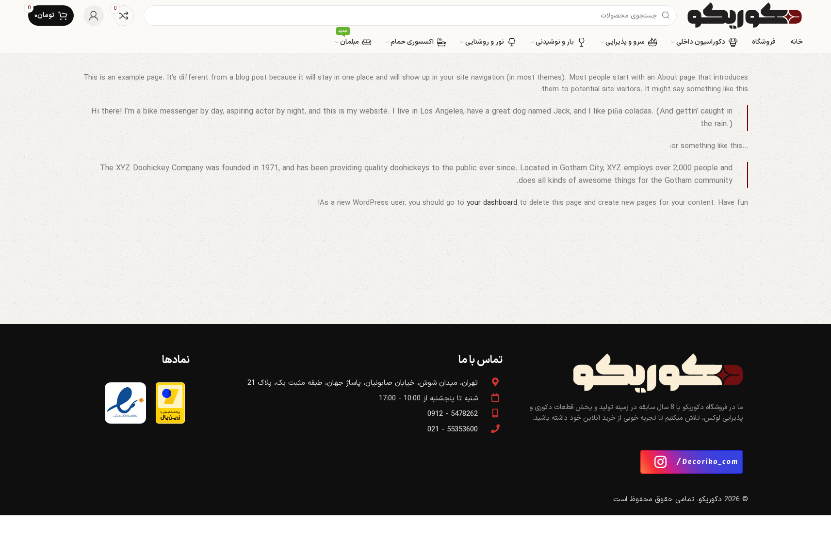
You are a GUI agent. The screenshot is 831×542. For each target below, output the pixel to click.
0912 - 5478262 (452, 414)
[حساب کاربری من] (94, 15)
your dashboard (492, 203)
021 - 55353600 (452, 429)
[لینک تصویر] (658, 372)
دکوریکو (710, 499)
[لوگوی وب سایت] (744, 15)
